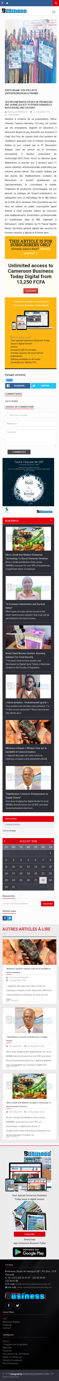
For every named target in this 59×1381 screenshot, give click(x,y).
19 (28, 873)
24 (13, 880)
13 (35, 866)
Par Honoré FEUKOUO (17, 112)
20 (35, 873)
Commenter (19, 452)
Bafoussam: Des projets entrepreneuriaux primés (21, 92)
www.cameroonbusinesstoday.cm (34, 1287)
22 (50, 873)
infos (12, 521)
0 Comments (13, 115)
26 (28, 880)
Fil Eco (6, 1341)
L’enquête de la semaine (15, 1344)
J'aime (9, 380)
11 (21, 866)
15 (50, 866)
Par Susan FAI (15, 1046)
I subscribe (30, 291)
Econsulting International (35, 1374)
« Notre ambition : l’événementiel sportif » (27, 702)
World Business (10, 1363)
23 (6, 880)
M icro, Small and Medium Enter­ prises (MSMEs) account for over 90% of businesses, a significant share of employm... (28, 565)
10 (13, 866)
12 (28, 866)
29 (50, 880)
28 (43, 880)
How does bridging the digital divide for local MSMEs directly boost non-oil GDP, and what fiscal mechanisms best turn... (27, 804)
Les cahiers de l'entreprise (16, 1354)
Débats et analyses (12, 1360)
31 (13, 887)
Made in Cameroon (12, 1357)
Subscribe (48, 903)
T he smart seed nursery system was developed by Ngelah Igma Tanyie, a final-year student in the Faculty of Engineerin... (28, 664)
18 (21, 873)
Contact (7, 1328)
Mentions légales (11, 1322)
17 (13, 873)
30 (6, 887)
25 (21, 880)
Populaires (11, 819)
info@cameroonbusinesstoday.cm (33, 1284)
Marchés (7, 1347)
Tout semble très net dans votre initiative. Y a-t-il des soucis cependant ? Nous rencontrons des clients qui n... (28, 709)
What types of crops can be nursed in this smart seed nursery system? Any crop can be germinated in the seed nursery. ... (27, 615)
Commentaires (12, 824)
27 (35, 880)
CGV (5, 1318)
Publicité (7, 1325)
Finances (7, 1350)
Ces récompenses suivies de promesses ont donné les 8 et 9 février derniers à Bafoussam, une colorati (29, 105)
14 (43, 866)
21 (43, 873)
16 (6, 873)
